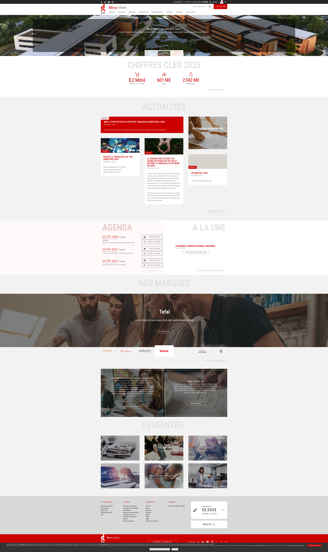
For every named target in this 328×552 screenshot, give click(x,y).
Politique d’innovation (130, 506)
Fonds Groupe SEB (106, 512)
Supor (147, 514)
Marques (132, 12)
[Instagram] (113, 2)
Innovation (143, 12)
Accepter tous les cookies (315, 545)
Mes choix (175, 549)
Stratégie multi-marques (130, 508)
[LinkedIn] (105, 2)
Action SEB (104, 510)
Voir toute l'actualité (215, 211)
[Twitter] (101, 2)
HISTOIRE (121, 12)
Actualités (190, 12)
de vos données (104, 544)
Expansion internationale (131, 512)
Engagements (157, 12)
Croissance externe (129, 514)
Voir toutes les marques (214, 360)
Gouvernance (105, 508)
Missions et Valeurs (107, 506)
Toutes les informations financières (210, 270)
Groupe (112, 12)
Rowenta (148, 512)
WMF (147, 519)
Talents (179, 12)
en (225, 2)
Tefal (147, 517)
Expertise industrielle (130, 517)
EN (226, 542)
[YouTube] (109, 2)
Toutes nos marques (152, 521)
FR (221, 542)
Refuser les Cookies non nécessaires (160, 549)
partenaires (23, 544)
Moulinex (148, 510)
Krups (147, 508)
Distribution (127, 510)
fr (222, 3)
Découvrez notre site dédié (176, 506)
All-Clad (148, 506)
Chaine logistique (128, 521)
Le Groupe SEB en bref (215, 89)
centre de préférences (259, 545)
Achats (125, 519)
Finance (169, 12)
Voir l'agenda (152, 270)
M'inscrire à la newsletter (162, 542)
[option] (164, 35)
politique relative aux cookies (297, 545)
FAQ (102, 514)
